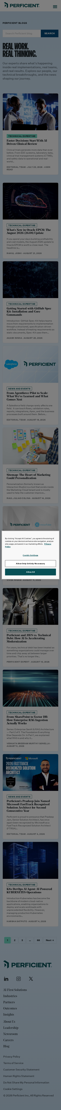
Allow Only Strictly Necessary (30, 563)
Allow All (30, 572)
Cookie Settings (30, 555)
